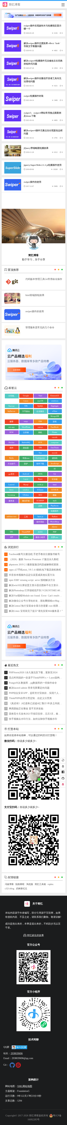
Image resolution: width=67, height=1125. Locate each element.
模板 (55, 495)
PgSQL (40, 406)
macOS (40, 401)
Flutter (54, 432)
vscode (54, 437)
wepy (26, 421)
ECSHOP (40, 501)
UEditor (26, 495)
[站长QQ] (63, 785)
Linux (26, 401)
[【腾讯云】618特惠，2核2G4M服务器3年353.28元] (33, 14)
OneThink (55, 448)
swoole (54, 453)
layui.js (40, 516)
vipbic (51, 884)
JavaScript (55, 463)
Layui (26, 479)
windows (54, 401)
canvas (40, 427)
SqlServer (11, 411)
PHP (54, 532)
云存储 (26, 432)
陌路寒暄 (19, 884)
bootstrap (11, 495)
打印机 (11, 396)
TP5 (11, 532)
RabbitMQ (26, 442)
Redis (11, 458)
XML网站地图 (24, 1086)
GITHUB (54, 490)
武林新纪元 (21, 888)
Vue (40, 453)
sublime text (11, 516)
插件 (11, 448)
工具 (26, 517)
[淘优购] (63, 766)
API (11, 537)
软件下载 (40, 464)
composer (55, 442)
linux (11, 490)
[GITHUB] (63, 778)
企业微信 (40, 411)
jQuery (54, 527)
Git (54, 474)
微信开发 (26, 501)
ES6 (40, 421)
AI (55, 469)
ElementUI (54, 396)
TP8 (25, 406)
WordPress (26, 427)
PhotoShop (54, 522)
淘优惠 (29, 884)
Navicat (11, 406)
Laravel (11, 484)
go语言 (11, 474)
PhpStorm (55, 506)
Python (55, 516)
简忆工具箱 (40, 884)
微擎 (11, 421)
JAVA (40, 474)
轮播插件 (54, 511)
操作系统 (40, 522)
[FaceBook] (63, 772)
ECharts (40, 490)
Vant (40, 396)
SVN (40, 442)
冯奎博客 (9, 884)
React (40, 479)
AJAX (40, 532)
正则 (40, 506)
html (55, 484)
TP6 (40, 448)
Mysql (25, 484)
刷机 (40, 432)
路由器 (26, 448)
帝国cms (26, 458)
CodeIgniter (40, 458)
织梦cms (54, 537)
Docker (11, 442)
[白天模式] (63, 760)
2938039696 (17, 1053)
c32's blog (9, 888)
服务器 (11, 501)
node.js (40, 484)
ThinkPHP (26, 532)
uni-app (11, 427)
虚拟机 (55, 458)
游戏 (55, 421)
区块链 (55, 479)
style (55, 501)
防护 (26, 464)
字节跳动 (26, 411)
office (26, 537)
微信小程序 (40, 537)
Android (26, 474)
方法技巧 (11, 464)
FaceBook (55, 427)
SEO (40, 495)
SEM (11, 432)
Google (26, 396)
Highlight (54, 406)
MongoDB (55, 416)
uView (54, 411)
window (26, 490)
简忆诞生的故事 (35, 935)
